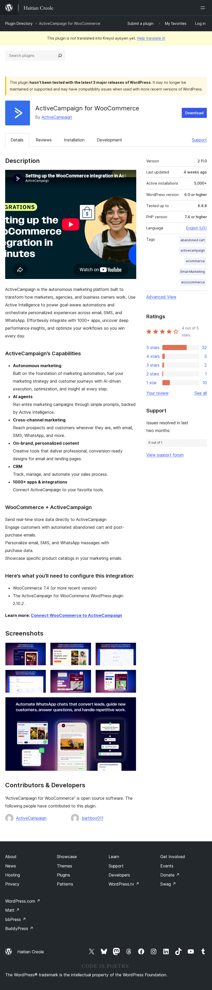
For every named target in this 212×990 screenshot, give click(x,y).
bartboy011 (92, 818)
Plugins (63, 875)
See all (200, 393)
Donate (170, 875)
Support (199, 139)
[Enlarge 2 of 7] (84, 649)
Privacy (12, 884)
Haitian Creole (30, 951)
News (10, 865)
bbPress (15, 919)
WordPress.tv (124, 884)
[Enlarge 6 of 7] (129, 676)
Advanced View (161, 296)
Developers (119, 875)
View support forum (165, 454)
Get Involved (172, 856)
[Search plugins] (60, 55)
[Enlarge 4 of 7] (39, 676)
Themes (64, 865)
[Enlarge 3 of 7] (129, 649)
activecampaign (192, 250)
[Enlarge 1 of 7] (39, 649)
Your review (157, 393)
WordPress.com (22, 901)
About (11, 856)
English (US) (196, 228)
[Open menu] (203, 8)
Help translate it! (151, 38)
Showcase (67, 856)
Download (194, 113)
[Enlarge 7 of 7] (129, 704)
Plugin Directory (19, 23)
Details (17, 139)
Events (166, 865)
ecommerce (195, 261)
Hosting (12, 875)
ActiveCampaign (57, 117)
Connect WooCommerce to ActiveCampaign (76, 615)
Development (109, 139)
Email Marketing (192, 272)
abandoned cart (192, 240)
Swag (168, 884)
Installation (74, 139)
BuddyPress (19, 928)
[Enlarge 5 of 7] (84, 676)
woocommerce (193, 282)
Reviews (44, 139)
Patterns (65, 884)
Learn (114, 856)
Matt (12, 910)
